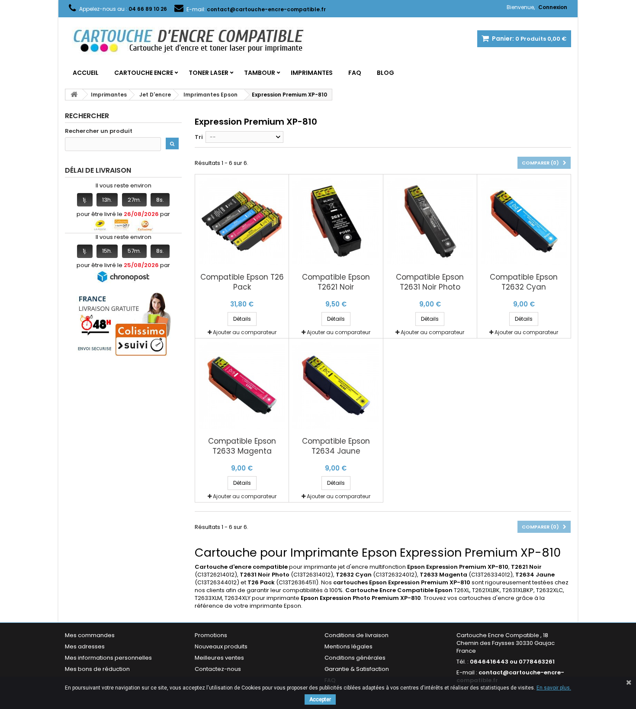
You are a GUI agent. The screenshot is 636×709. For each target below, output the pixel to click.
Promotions (211, 635)
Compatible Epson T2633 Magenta (242, 446)
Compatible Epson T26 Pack (242, 282)
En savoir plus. (553, 688)
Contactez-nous (218, 669)
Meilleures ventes (219, 658)
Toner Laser (208, 72)
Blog (385, 72)
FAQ (354, 72)
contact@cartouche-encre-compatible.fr (510, 676)
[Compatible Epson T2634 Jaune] (335, 385)
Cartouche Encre (143, 72)
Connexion (552, 7)
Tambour (259, 72)
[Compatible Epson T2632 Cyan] (524, 221)
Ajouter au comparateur (244, 332)
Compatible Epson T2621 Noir (336, 282)
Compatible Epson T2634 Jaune (336, 446)
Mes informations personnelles (108, 658)
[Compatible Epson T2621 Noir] (335, 221)
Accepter (320, 699)
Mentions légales (348, 646)
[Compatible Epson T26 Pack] (242, 221)
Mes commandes (90, 635)
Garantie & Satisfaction (356, 669)
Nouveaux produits (221, 646)
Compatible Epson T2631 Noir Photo (430, 282)
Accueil (86, 72)
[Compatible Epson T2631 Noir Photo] (430, 221)
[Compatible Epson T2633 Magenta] (242, 385)
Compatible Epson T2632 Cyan (524, 282)
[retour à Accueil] (74, 94)
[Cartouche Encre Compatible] (194, 41)
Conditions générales (354, 658)
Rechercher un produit (98, 131)
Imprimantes (312, 72)
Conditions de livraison (356, 635)
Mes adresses (85, 646)
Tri (199, 137)
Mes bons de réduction (97, 669)
